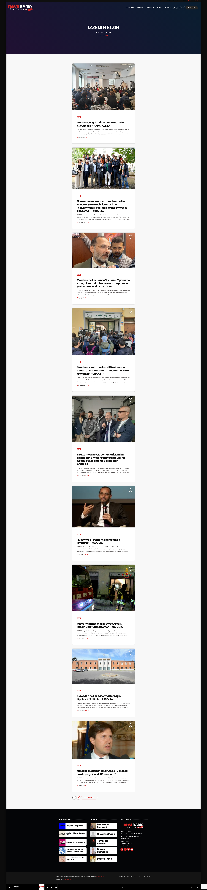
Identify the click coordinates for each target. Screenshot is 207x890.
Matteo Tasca (104, 858)
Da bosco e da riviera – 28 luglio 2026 (75, 859)
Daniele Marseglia (102, 850)
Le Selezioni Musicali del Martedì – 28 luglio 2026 (74, 850)
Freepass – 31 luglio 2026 (74, 826)
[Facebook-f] (125, 849)
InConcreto (68, 880)
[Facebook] (197, 1)
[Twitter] (128, 849)
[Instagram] (195, 1)
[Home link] (17, 8)
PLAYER (191, 8)
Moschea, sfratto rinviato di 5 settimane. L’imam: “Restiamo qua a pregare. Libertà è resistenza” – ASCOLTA (103, 371)
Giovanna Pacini (106, 834)
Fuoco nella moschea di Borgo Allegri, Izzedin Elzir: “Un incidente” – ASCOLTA (100, 625)
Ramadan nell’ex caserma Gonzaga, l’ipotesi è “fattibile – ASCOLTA (99, 697)
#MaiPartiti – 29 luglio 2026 (75, 842)
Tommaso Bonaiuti (102, 842)
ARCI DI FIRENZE (100, 876)
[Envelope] (131, 849)
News (78, 117)
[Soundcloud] (193, 1)
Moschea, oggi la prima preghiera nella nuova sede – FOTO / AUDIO (100, 124)
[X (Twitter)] (191, 1)
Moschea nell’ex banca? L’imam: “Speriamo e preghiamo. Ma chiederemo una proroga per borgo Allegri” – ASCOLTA (103, 283)
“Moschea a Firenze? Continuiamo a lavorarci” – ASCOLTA (98, 541)
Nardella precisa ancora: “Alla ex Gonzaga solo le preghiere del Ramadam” (102, 772)
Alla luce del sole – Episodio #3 (75, 834)
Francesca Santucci (103, 826)
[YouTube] (188, 1)
